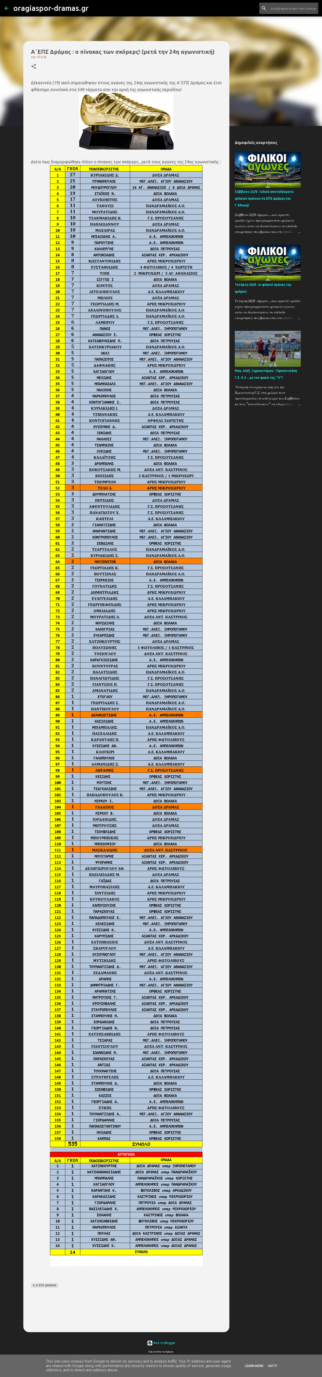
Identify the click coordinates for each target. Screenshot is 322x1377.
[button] (34, 66)
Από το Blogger (164, 1343)
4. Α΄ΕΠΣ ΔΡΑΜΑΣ (45, 1285)
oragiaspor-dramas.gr (51, 8)
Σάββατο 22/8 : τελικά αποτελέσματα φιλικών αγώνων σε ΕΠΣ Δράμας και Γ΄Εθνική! (264, 198)
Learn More (254, 1366)
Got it (272, 1366)
